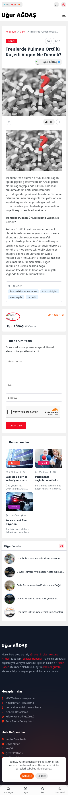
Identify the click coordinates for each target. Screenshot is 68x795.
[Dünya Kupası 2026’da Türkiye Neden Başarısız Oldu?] (34, 599)
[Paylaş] (9, 122)
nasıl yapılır (16, 297)
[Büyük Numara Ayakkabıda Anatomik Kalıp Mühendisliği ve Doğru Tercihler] (34, 572)
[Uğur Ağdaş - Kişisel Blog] (19, 15)
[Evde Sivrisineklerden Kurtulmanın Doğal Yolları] (34, 586)
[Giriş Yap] (63, 4)
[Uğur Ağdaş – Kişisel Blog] (34, 646)
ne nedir (32, 297)
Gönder (16, 425)
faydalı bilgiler (49, 291)
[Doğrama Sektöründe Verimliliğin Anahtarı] (34, 612)
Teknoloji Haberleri (32, 658)
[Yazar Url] (38, 62)
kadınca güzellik (52, 667)
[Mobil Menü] (63, 15)
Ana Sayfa (11, 31)
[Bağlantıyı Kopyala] (48, 41)
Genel (23, 31)
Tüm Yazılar (53, 314)
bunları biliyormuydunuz (23, 291)
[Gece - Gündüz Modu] (56, 6)
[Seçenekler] (59, 122)
